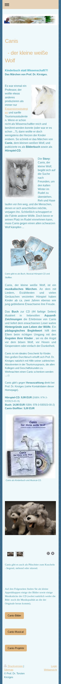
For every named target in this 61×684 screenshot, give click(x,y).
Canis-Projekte (16, 648)
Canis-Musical (16, 631)
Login (54, 666)
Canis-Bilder (14, 615)
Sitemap (8, 669)
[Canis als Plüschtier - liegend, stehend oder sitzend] (10, 554)
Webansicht (50, 669)
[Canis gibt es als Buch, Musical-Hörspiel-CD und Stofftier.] (30, 253)
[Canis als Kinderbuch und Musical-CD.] (30, 446)
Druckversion (15, 666)
